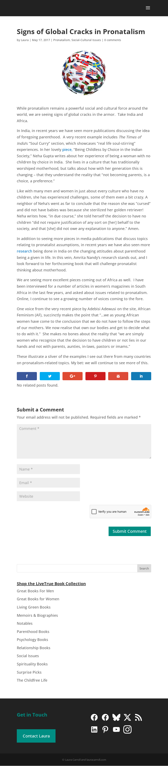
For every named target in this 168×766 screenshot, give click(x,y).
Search (144, 568)
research (24, 251)
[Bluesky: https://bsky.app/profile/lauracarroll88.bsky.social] (116, 720)
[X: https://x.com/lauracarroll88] (127, 720)
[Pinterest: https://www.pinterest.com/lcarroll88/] (105, 732)
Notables (25, 623)
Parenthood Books (33, 631)
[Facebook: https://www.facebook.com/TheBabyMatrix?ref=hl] (105, 720)
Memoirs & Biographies (37, 615)
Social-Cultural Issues (86, 40)
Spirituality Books (32, 663)
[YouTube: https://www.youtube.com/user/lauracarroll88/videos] (116, 732)
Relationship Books (33, 647)
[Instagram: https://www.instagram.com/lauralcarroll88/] (127, 732)
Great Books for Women (38, 598)
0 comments (112, 40)
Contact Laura (36, 736)
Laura (25, 40)
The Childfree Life (32, 680)
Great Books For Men (35, 590)
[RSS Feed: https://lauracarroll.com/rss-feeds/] (138, 720)
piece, (67, 149)
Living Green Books (34, 607)
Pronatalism (61, 40)
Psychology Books (32, 639)
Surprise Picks (29, 672)
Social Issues (28, 655)
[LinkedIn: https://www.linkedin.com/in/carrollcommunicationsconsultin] (94, 732)
